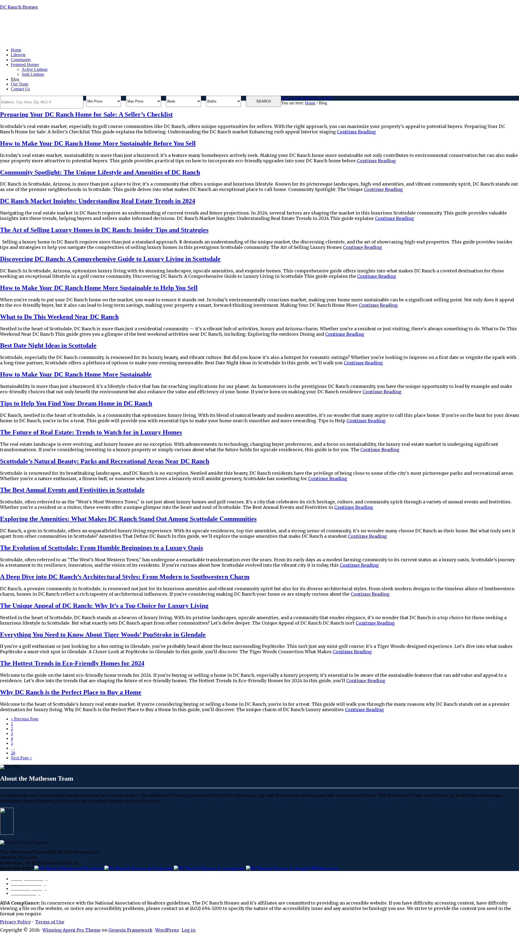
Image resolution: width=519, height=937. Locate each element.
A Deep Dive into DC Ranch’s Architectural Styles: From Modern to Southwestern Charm (124, 576)
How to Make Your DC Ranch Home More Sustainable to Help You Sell (99, 287)
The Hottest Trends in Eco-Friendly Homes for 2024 (72, 663)
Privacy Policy (15, 922)
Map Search (291, 98)
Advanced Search (317, 98)
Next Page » (21, 757)
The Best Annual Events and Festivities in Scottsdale (72, 489)
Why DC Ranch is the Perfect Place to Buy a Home (70, 692)
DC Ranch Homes (19, 7)
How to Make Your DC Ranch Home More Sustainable (76, 374)
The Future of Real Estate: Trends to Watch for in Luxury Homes (91, 432)
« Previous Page (24, 719)
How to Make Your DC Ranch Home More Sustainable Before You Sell (98, 143)
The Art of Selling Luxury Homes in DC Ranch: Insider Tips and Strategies (104, 229)
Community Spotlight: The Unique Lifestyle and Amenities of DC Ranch (100, 172)
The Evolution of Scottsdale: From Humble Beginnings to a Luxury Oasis (101, 547)
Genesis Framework (130, 930)
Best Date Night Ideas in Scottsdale (48, 345)
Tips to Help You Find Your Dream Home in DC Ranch (76, 403)
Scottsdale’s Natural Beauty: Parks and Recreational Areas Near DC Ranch (104, 461)
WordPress (167, 930)
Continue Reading (356, 131)
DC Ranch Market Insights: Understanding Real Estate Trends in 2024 (97, 200)
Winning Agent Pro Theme (71, 930)
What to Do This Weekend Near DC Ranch (59, 316)
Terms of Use (49, 922)
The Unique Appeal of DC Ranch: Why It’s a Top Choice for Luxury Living (104, 605)
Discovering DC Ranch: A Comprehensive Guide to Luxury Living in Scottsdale (110, 258)
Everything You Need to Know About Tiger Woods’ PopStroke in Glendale (103, 634)
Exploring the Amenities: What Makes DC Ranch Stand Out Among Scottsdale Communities (128, 518)
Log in (188, 930)
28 (13, 753)
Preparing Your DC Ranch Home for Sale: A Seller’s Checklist (86, 114)
